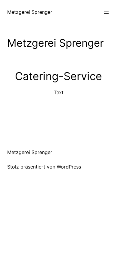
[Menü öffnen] (106, 12)
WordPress (69, 167)
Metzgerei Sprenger (29, 12)
